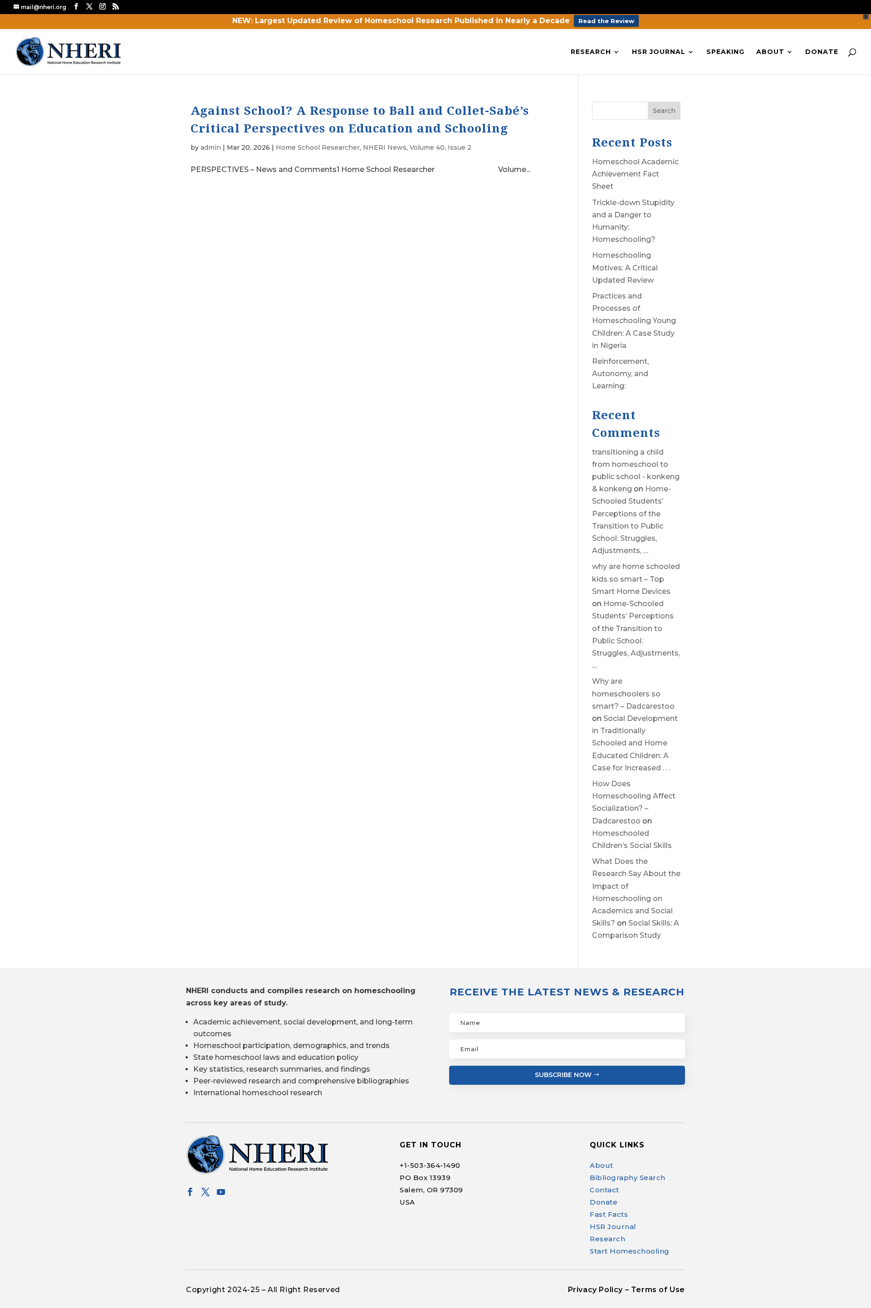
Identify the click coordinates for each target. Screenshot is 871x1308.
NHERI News (384, 147)
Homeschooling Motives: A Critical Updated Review (625, 267)
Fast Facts (609, 1214)
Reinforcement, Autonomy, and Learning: (620, 373)
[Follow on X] (205, 1192)
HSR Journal (658, 52)
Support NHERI (783, 1283)
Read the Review (606, 20)
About (770, 52)
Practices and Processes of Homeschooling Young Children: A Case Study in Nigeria (634, 321)
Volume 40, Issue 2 (440, 147)
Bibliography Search (627, 1177)
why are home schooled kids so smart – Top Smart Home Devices (636, 578)
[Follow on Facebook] (190, 1192)
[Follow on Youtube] (221, 1192)
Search (664, 111)
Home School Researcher (318, 147)
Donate (821, 52)
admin (211, 147)
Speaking (725, 52)
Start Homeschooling (630, 1251)
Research (591, 52)
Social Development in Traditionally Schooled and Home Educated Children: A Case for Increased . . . (635, 743)
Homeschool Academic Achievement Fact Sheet (635, 174)
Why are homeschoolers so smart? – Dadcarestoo (633, 693)
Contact (604, 1190)
